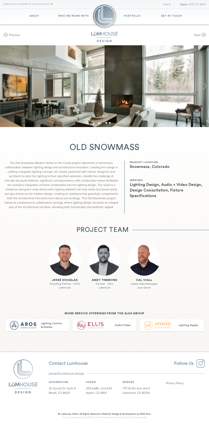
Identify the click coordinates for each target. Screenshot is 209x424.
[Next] (203, 86)
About (34, 16)
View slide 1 (99, 123)
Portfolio (132, 16)
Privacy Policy (175, 383)
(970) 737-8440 (197, 4)
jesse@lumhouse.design (66, 373)
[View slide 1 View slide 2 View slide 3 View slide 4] (104, 86)
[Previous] (5, 86)
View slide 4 (110, 123)
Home (104, 16)
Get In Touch (171, 16)
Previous (14, 35)
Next (197, 35)
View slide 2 (103, 123)
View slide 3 (106, 123)
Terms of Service (134, 417)
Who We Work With (73, 16)
